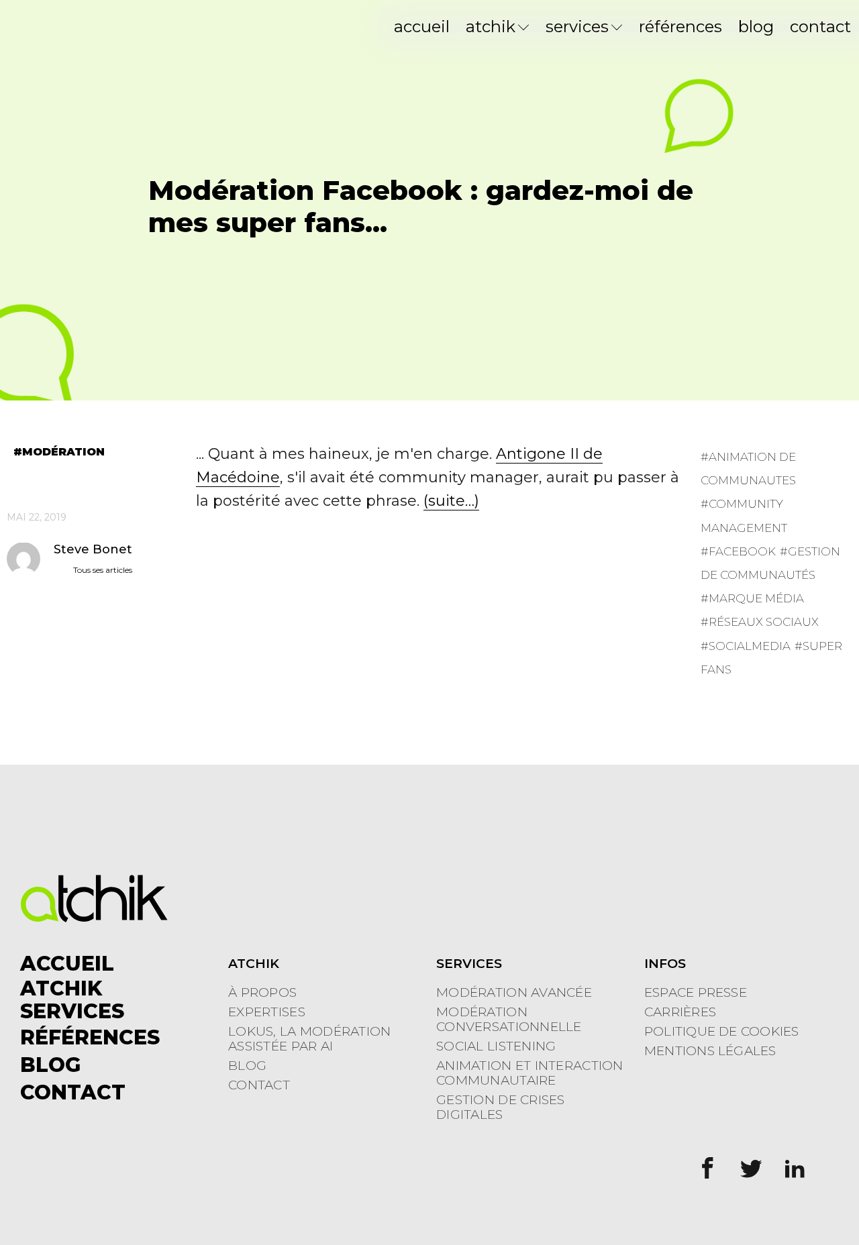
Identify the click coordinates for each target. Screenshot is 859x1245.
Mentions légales (710, 1051)
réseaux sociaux (764, 622)
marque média (756, 598)
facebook (742, 551)
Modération (63, 452)
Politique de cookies (721, 1031)
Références (680, 26)
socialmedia (750, 645)
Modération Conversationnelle (509, 1019)
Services (577, 26)
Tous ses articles (102, 569)
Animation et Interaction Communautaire (529, 1073)
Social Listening (496, 1046)
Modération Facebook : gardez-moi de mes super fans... (420, 206)
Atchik (490, 26)
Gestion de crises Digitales (500, 1107)
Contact (820, 26)
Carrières (680, 1012)
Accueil (422, 26)
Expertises (266, 1012)
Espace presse (695, 992)
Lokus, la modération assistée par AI (309, 1039)
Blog (756, 26)
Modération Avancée (514, 992)
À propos (262, 992)
